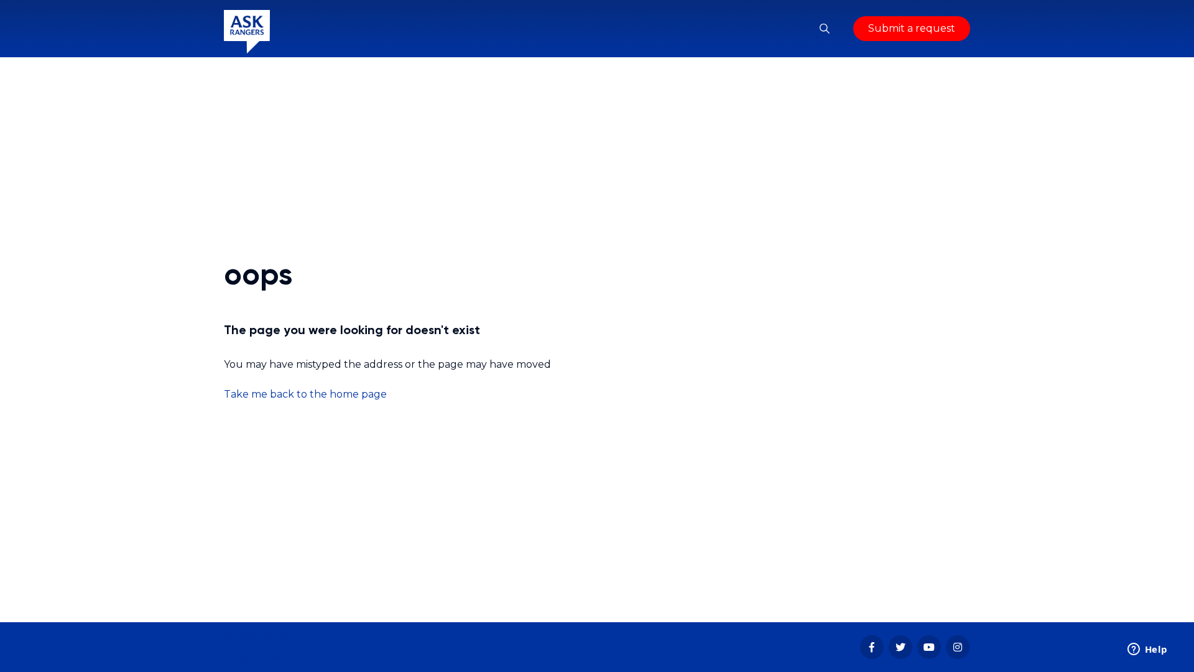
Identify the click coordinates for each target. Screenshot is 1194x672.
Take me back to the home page (305, 394)
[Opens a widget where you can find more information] (1147, 650)
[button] (824, 28)
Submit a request (911, 28)
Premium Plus (323, 658)
